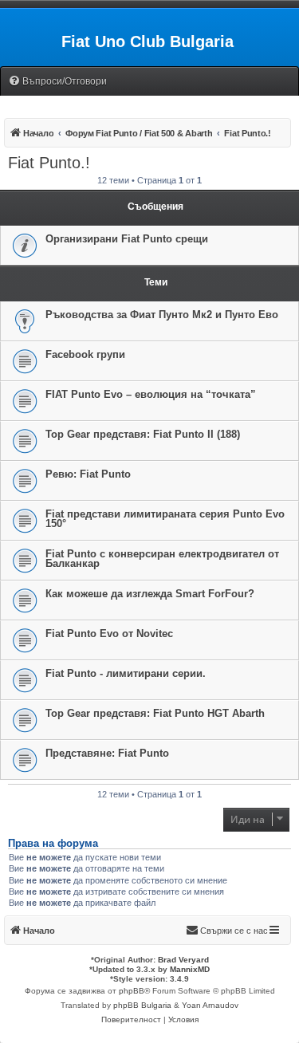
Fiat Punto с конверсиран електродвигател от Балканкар (162, 558)
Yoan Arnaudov (210, 1005)
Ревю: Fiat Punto (88, 474)
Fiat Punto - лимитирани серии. (125, 673)
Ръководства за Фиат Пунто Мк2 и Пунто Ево (161, 315)
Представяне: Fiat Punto (107, 753)
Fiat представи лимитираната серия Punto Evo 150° (165, 518)
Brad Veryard (183, 959)
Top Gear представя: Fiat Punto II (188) (142, 434)
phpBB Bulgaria (142, 1005)
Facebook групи (85, 354)
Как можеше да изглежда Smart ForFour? (149, 594)
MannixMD (190, 969)
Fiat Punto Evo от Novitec (109, 634)
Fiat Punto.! (49, 162)
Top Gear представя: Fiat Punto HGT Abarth (155, 713)
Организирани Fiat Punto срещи (126, 239)
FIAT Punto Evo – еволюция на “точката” (150, 394)
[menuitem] (57, 81)
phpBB (131, 990)
